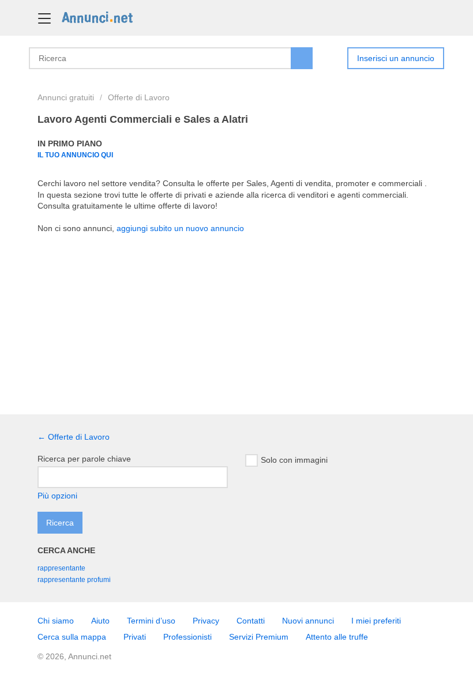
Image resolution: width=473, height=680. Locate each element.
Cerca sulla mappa (71, 636)
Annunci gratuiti (65, 97)
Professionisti (187, 636)
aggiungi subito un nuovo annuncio (180, 228)
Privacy (206, 620)
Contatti (250, 620)
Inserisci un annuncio (395, 58)
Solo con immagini (294, 459)
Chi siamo (55, 620)
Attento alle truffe (337, 636)
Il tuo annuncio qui (75, 154)
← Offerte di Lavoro (73, 436)
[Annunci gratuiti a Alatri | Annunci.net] (97, 16)
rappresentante (61, 568)
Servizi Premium (258, 636)
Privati (134, 636)
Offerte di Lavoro (139, 97)
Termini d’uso (151, 620)
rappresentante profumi (74, 580)
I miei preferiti (376, 620)
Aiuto (100, 620)
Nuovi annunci (308, 620)
